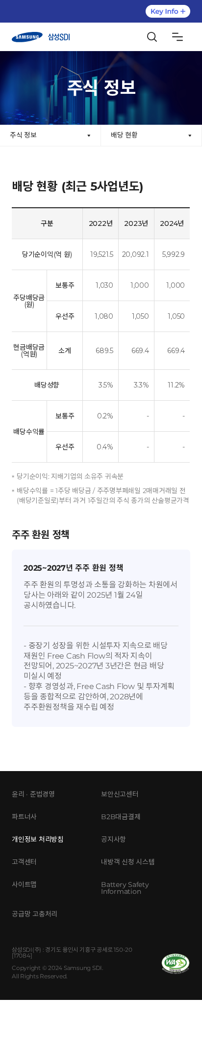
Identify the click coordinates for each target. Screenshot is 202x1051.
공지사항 (113, 839)
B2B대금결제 (120, 816)
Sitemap (177, 37)
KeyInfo (168, 11)
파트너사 (24, 816)
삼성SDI (41, 37)
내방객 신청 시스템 (128, 861)
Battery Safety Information (125, 888)
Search (152, 37)
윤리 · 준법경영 (33, 794)
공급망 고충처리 (34, 914)
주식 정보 (23, 135)
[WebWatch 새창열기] (175, 963)
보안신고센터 (120, 794)
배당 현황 (124, 135)
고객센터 (24, 861)
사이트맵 (24, 884)
